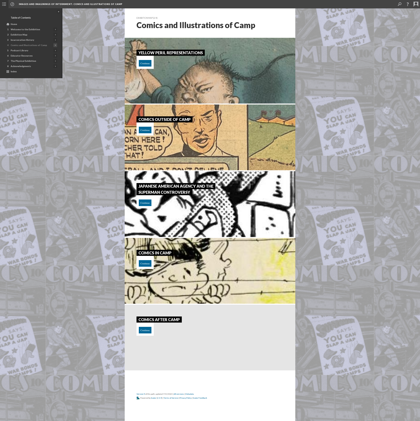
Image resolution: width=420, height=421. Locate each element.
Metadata (189, 394)
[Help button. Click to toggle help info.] (408, 4)
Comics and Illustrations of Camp (29, 45)
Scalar (153, 398)
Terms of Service (171, 398)
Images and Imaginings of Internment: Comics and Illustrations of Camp (70, 4)
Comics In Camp (154, 252)
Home (14, 24)
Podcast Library (19, 50)
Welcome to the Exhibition (25, 29)
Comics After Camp (159, 319)
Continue (145, 63)
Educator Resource (22, 55)
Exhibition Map (19, 34)
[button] (4, 4)
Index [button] (14, 71)
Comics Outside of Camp (164, 119)
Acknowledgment (21, 66)
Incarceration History (22, 40)
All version (179, 394)
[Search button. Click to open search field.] (399, 4)
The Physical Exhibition (23, 61)
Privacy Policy (186, 398)
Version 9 (140, 394)
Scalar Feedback (200, 398)
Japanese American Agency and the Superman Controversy (175, 189)
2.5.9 (159, 398)
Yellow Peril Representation (170, 52)
